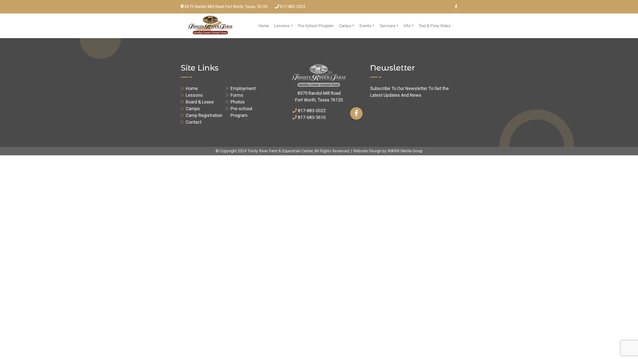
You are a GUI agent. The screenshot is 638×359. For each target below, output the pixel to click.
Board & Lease (200, 101)
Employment (243, 88)
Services (387, 25)
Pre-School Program (315, 25)
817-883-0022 (293, 6)
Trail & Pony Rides (435, 25)
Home (263, 25)
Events (365, 25)
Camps (345, 25)
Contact (193, 122)
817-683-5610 (312, 117)
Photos (238, 101)
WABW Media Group (405, 151)
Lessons (282, 25)
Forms (237, 95)
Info (406, 25)
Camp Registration (204, 115)
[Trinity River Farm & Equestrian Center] (210, 25)
